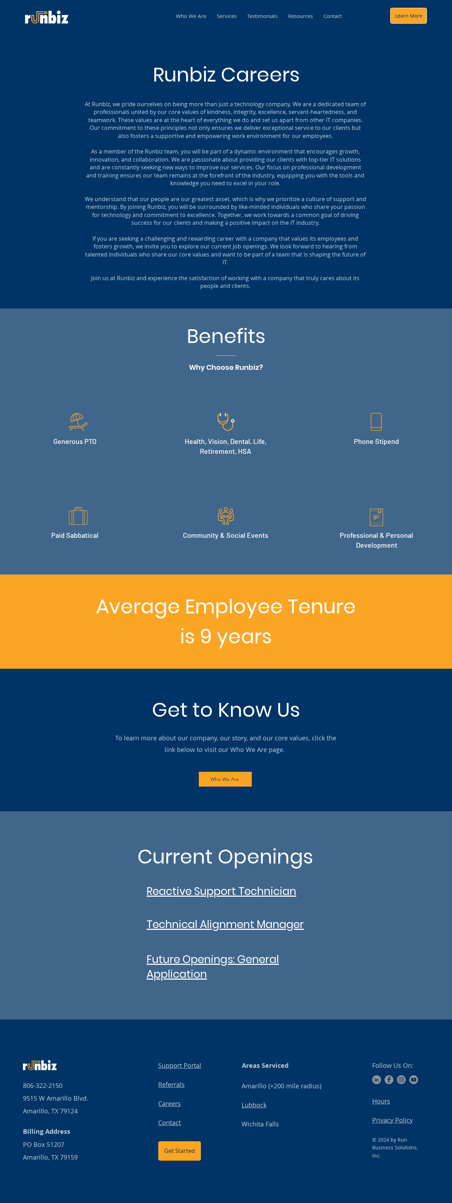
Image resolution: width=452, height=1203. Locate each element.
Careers (169, 1103)
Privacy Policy (392, 1120)
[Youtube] (413, 1079)
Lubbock (254, 1105)
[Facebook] (389, 1079)
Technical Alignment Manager (225, 924)
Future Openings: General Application (213, 967)
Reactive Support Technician (221, 891)
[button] (300, 16)
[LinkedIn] (376, 1079)
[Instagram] (401, 1079)
